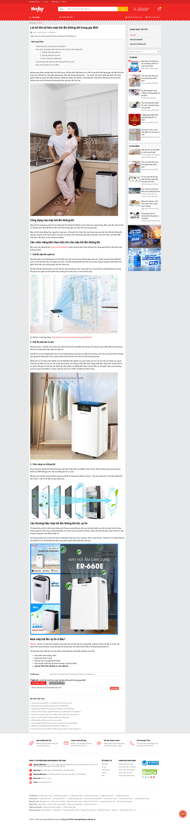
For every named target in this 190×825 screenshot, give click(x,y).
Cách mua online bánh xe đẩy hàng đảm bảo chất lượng (50, 717)
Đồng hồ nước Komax (74, 801)
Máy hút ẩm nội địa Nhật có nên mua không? (150, 151)
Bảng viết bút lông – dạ (128, 810)
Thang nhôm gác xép (75, 798)
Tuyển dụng (54, 2)
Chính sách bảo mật (125, 772)
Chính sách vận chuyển (126, 770)
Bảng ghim (57, 810)
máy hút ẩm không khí (60, 247)
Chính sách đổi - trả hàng (127, 767)
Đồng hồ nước (44, 801)
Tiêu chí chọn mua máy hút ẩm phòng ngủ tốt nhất (71, 337)
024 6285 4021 (46, 770)
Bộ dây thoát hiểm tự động (52, 807)
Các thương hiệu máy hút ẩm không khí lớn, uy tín (55, 62)
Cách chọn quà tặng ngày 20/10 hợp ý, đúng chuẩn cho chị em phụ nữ (55, 714)
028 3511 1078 (46, 778)
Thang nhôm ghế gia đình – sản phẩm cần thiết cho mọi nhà (51, 703)
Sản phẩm (36, 17)
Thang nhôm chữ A (59, 798)
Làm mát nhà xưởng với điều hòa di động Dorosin (150, 190)
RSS (103, 775)
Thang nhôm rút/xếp (142, 798)
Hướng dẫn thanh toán (126, 775)
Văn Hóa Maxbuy (136, 39)
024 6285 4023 (57, 770)
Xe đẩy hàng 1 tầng (45, 796)
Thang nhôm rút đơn (126, 798)
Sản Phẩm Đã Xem (66, 17)
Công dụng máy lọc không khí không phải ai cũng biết (150, 216)
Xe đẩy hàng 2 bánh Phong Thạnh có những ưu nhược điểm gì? (52, 709)
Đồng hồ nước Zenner (107, 801)
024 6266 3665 (69, 770)
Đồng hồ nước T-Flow (91, 801)
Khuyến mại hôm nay (134, 17)
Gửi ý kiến (114, 688)
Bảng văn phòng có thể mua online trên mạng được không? (149, 203)
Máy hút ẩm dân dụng (75, 804)
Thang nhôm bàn (45, 798)
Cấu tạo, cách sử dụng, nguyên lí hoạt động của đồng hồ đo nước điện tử (56, 711)
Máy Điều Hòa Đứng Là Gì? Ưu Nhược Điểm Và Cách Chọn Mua (149, 63)
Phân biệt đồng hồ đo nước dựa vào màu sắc (46, 720)
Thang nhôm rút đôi (110, 798)
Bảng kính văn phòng (88, 810)
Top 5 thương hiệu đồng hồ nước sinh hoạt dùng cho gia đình (150, 105)
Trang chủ (32, 23)
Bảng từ (115, 810)
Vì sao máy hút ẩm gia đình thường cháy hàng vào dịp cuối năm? (149, 179)
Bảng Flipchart (46, 810)
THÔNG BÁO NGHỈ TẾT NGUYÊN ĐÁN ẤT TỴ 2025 (149, 117)
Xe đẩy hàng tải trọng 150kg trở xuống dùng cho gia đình (150, 93)
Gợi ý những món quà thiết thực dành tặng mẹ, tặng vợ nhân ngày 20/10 (56, 729)
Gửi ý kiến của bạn (38, 683)
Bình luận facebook (56, 683)
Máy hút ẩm (42, 804)
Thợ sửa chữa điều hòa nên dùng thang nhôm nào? (149, 78)
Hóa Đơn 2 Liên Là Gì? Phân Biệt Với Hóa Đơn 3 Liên (150, 132)
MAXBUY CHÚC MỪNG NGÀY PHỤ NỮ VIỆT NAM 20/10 (50, 726)
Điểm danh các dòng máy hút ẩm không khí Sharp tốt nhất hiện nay (53, 36)
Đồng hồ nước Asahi (58, 801)
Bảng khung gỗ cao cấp (71, 810)
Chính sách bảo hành (126, 764)
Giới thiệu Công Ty (34, 2)
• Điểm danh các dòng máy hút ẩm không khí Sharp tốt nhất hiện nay (72, 674)
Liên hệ (64, 2)
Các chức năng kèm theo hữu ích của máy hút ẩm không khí (59, 49)
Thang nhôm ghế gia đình (92, 798)
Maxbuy (33, 644)
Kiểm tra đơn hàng (153, 17)
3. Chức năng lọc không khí (50, 58)
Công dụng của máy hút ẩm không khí (50, 46)
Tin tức (39, 23)
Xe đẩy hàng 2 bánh (61, 796)
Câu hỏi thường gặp (138, 44)
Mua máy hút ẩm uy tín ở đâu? (47, 65)
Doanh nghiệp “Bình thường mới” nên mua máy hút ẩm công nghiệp (54, 723)
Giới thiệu (105, 764)
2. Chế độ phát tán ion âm (50, 55)
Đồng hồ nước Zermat (124, 801)
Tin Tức (45, 2)
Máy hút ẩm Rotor (91, 804)
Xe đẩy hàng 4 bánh (107, 796)
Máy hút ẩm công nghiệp (57, 804)
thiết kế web (51, 819)
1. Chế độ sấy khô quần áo (50, 52)
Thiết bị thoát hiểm (69, 807)
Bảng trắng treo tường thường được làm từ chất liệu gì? (50, 706)
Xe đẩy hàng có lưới (122, 796)
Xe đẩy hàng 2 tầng (76, 796)
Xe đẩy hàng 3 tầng (91, 796)
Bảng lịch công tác (104, 810)
